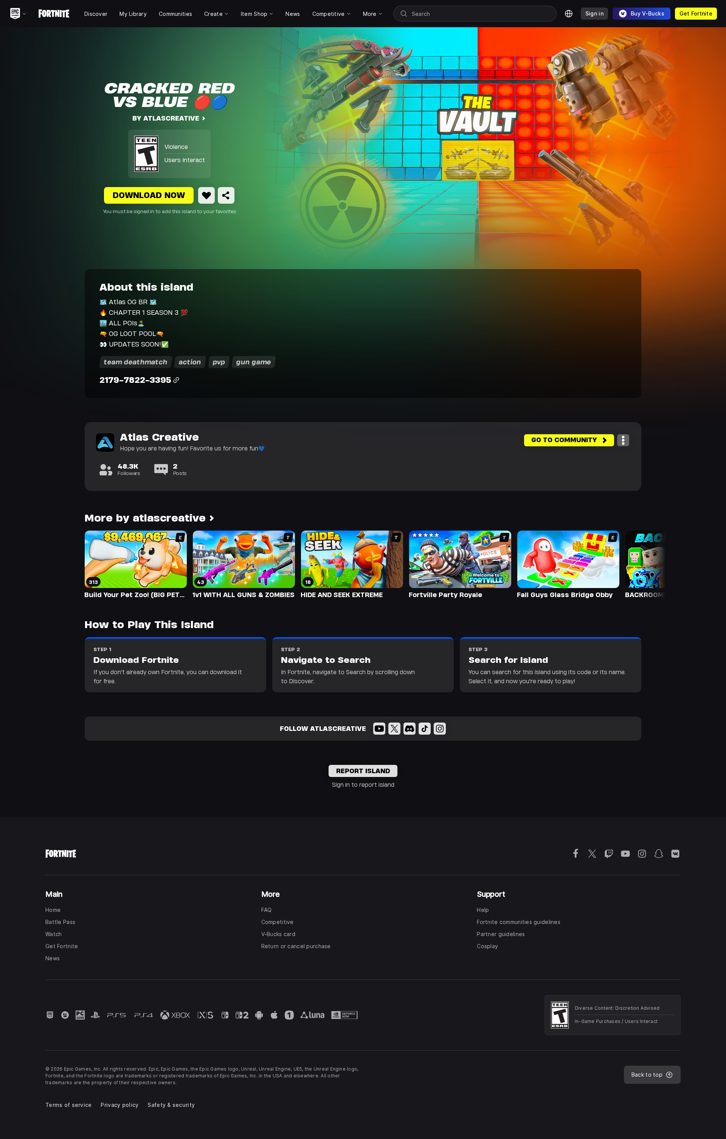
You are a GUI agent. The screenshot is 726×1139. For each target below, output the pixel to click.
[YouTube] (379, 729)
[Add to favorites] (206, 195)
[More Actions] (623, 440)
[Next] (645, 564)
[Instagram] (440, 729)
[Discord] (409, 729)
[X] (394, 729)
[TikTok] (425, 729)
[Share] (226, 195)
